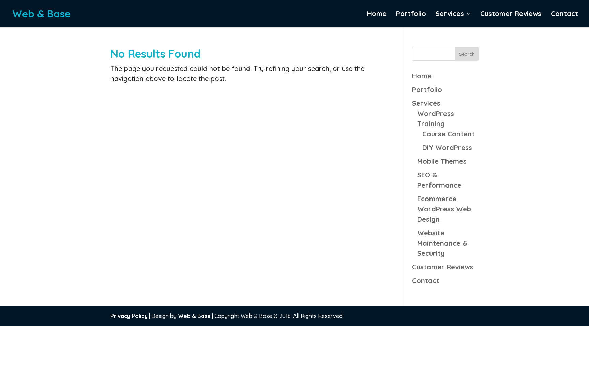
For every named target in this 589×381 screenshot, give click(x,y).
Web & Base (194, 315)
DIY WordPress (447, 147)
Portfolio (411, 14)
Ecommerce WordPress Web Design (444, 208)
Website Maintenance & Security (442, 243)
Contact (564, 14)
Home (377, 14)
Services (450, 14)
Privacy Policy (129, 315)
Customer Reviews (510, 14)
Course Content (448, 134)
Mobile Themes (442, 161)
